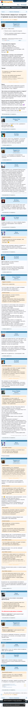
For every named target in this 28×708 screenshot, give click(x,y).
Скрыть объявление (24, 700)
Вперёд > (15, 19)
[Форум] (2, 4)
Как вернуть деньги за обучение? (12, 705)
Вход (18, 4)
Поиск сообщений (5, 7)
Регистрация (24, 4)
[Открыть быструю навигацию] (26, 11)
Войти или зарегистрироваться (20, 1)
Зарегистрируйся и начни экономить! (13, 700)
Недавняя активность (16, 7)
